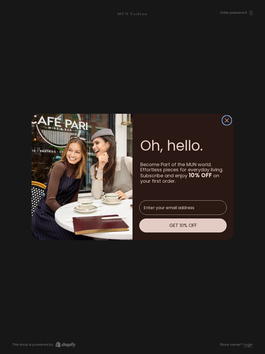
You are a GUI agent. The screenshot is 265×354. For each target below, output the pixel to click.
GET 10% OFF (183, 225)
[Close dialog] (226, 120)
